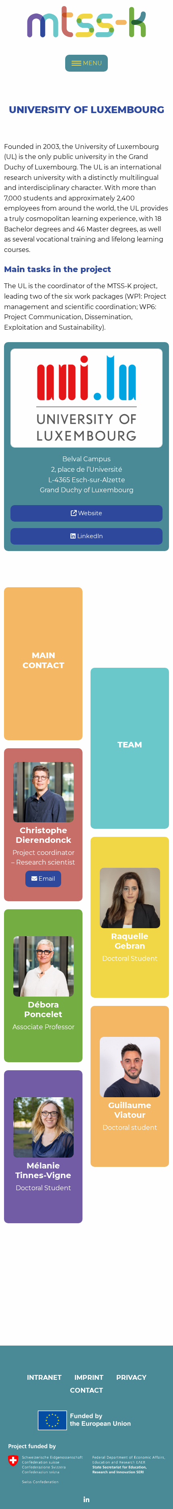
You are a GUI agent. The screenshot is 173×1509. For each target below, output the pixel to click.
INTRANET (44, 1377)
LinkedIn (89, 536)
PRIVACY (131, 1377)
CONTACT (86, 1390)
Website (89, 513)
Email (46, 878)
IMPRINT (88, 1377)
